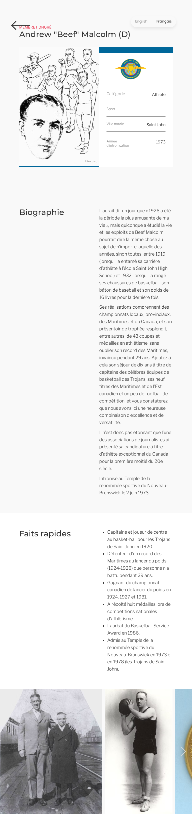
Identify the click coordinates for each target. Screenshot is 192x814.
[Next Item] (183, 751)
